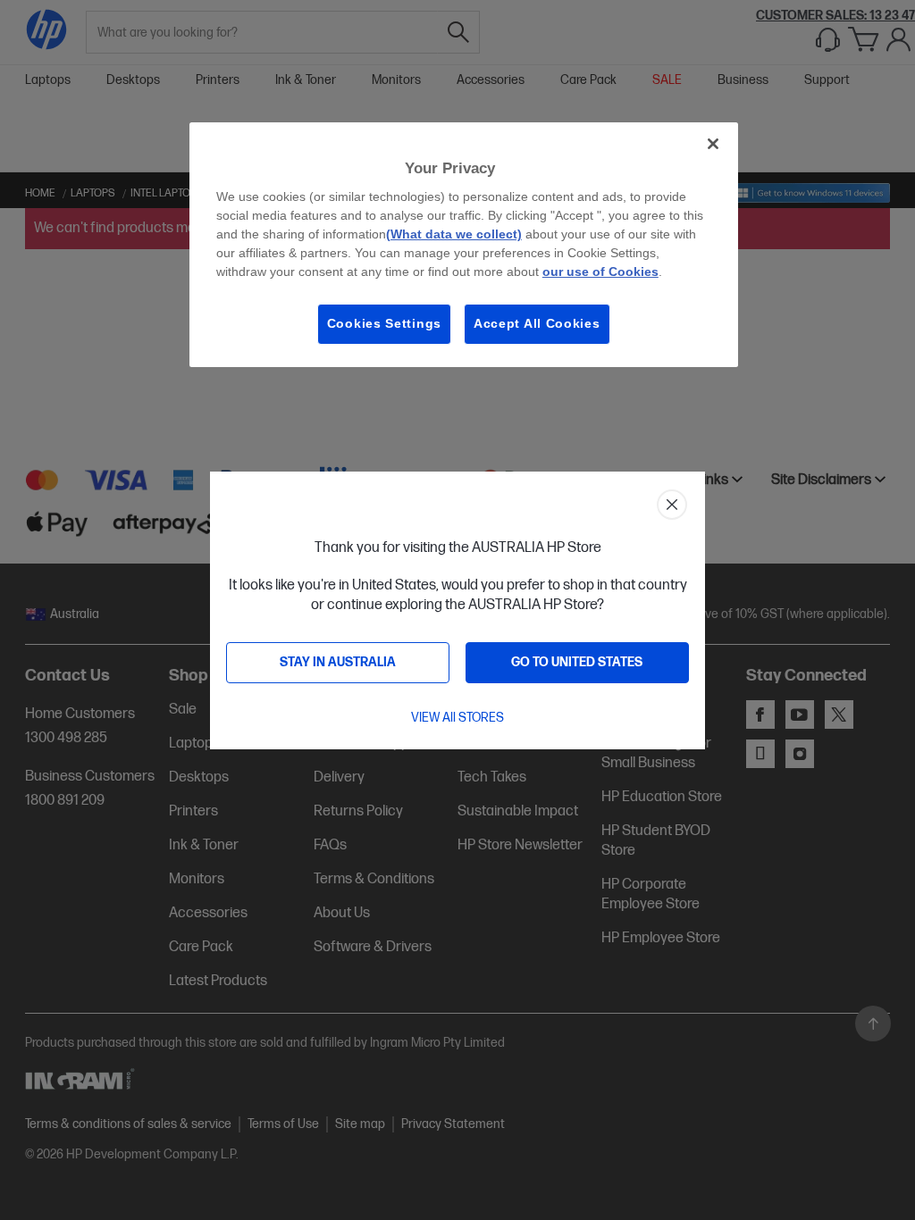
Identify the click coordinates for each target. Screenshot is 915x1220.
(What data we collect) (454, 234)
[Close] (713, 143)
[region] (463, 244)
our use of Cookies (600, 271)
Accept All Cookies (537, 323)
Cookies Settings (384, 323)
